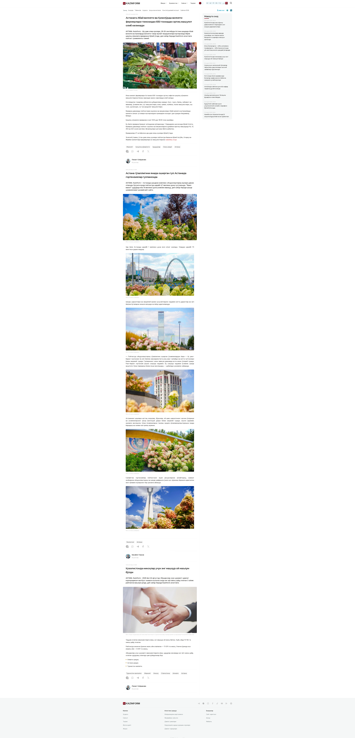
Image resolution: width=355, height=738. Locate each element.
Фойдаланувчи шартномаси (174, 714)
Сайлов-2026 (184, 10)
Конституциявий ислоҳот (170, 10)
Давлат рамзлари (170, 721)
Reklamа (209, 721)
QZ (210, 3)
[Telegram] (137, 151)
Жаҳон (125, 729)
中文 (219, 3)
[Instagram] (127, 151)
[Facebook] (143, 151)
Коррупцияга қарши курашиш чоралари (177, 725)
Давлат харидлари (171, 729)
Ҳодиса (144, 10)
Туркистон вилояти (133, 673)
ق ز (223, 3)
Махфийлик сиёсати (171, 718)
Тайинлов (138, 10)
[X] (148, 151)
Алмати (176, 673)
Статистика (165, 673)
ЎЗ (226, 3)
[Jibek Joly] (221, 10)
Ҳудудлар (156, 147)
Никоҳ (155, 673)
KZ (207, 3)
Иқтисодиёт (127, 725)
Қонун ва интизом (155, 10)
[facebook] (213, 703)
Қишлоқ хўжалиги (143, 147)
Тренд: (125, 10)
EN (216, 3)
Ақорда (130, 10)
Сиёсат (125, 718)
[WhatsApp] (132, 151)
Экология (130, 542)
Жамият (129, 147)
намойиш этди (171, 140)
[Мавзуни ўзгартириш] (201, 3)
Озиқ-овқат (167, 147)
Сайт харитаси (211, 714)
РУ (213, 3)
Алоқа (208, 718)
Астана (177, 147)
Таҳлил (192, 3)
